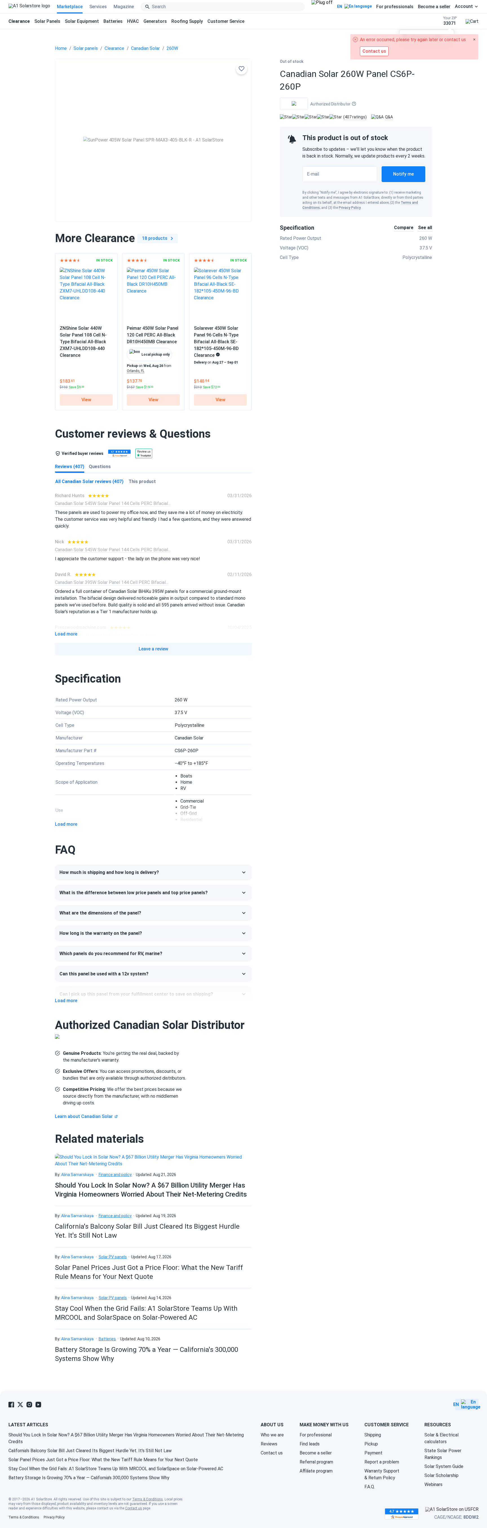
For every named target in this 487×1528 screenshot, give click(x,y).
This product (142, 481)
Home (61, 48)
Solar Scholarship (441, 1475)
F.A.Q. (369, 1486)
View (86, 399)
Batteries (113, 21)
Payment (373, 1453)
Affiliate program (316, 1471)
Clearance (114, 48)
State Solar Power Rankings (442, 1454)
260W (172, 48)
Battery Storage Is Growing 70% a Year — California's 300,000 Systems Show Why (88, 1477)
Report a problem (381, 1462)
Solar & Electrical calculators (441, 1438)
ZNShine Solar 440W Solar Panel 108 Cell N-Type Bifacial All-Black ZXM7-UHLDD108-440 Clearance (83, 341)
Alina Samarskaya (77, 1174)
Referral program (316, 1462)
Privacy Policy (350, 208)
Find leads (310, 1444)
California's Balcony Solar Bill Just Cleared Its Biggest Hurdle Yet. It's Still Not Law (90, 1450)
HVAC (133, 21)
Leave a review (153, 649)
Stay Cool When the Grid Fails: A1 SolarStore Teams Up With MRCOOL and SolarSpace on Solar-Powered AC (115, 1468)
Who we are (272, 1435)
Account (464, 6)
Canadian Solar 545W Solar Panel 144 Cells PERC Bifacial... (113, 503)
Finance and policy (115, 1174)
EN (339, 6)
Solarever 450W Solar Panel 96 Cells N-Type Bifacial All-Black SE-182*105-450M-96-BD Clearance (216, 341)
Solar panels (86, 48)
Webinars (433, 1484)
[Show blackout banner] (322, 7)
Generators (155, 21)
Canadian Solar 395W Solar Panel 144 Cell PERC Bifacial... (111, 582)
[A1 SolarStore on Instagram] (29, 1404)
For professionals (394, 6)
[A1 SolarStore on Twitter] (20, 1404)
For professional (316, 1435)
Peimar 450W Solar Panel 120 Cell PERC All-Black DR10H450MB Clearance (152, 334)
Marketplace (70, 6)
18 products (154, 238)
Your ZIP (450, 21)
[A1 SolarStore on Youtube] (38, 1404)
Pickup (371, 1444)
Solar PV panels (113, 1257)
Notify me (403, 174)
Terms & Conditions (147, 1499)
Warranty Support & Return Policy (381, 1474)
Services (98, 6)
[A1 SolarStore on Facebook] (11, 1404)
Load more (66, 634)
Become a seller (434, 6)
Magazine (124, 6)
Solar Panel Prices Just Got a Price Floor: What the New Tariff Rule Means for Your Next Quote (103, 1459)
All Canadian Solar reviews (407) (89, 481)
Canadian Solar (145, 48)
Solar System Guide (443, 1466)
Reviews (269, 1444)
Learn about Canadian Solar (84, 1116)
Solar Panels (47, 21)
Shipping (372, 1435)
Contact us (272, 1453)
